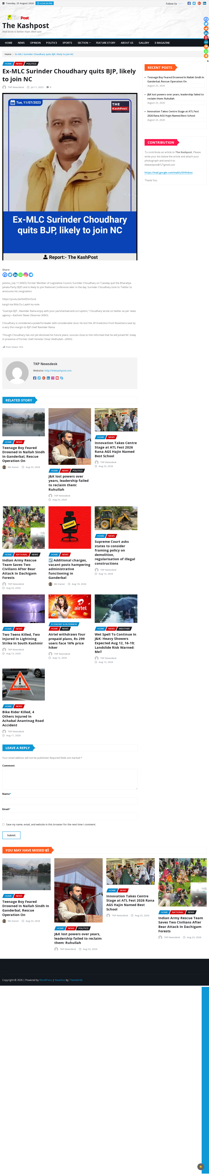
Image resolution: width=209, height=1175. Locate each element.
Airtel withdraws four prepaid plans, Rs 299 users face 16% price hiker (67, 641)
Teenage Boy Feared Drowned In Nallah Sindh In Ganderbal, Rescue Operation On (23, 454)
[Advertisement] (204, 1032)
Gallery (144, 42)
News (21, 42)
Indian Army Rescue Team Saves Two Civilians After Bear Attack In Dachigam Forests (19, 569)
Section (83, 42)
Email (6, 809)
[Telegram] (31, 274)
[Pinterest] (206, 37)
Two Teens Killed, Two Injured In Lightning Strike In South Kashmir (22, 638)
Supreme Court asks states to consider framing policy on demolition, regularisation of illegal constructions (115, 552)
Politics (51, 42)
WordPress (45, 980)
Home (8, 42)
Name (6, 794)
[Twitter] (10, 274)
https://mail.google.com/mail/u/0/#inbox (169, 172)
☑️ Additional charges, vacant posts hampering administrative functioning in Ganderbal (69, 569)
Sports (67, 42)
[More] (206, 56)
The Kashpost (25, 25)
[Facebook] (5, 274)
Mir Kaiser (13, 467)
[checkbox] (200, 1166)
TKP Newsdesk (16, 87)
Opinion (35, 42)
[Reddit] (206, 28)
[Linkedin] (15, 274)
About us (127, 42)
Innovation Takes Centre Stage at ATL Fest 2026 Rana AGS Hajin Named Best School (116, 449)
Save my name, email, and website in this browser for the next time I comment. (51, 824)
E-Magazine (162, 42)
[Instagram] (25, 274)
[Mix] (206, 46)
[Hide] (208, 61)
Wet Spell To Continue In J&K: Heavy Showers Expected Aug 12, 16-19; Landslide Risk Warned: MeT (115, 643)
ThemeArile (75, 980)
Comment (8, 765)
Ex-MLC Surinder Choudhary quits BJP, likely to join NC (44, 54)
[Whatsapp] (20, 274)
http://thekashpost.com (58, 370)
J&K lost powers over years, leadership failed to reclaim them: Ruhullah (69, 483)
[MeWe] (206, 42)
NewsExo (60, 980)
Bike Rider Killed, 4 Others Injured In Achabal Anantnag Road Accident (23, 718)
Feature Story (105, 42)
